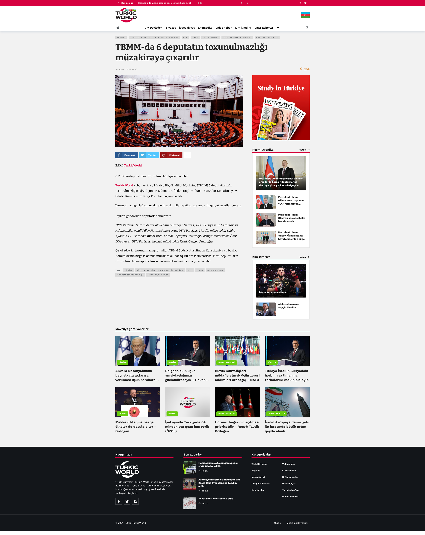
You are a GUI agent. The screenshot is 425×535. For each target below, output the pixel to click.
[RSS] (135, 501)
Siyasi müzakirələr (267, 38)
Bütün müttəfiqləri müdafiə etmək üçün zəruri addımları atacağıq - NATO (237, 375)
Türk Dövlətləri (260, 464)
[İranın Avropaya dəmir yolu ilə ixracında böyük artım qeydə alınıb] (287, 402)
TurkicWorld (133, 165)
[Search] (307, 27)
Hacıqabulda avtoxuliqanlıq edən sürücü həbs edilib (165, 3)
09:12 (205, 503)
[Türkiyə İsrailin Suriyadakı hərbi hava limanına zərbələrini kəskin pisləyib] (287, 351)
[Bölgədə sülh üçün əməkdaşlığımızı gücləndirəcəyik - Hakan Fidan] (187, 351)
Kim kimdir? (289, 470)
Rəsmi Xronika (290, 496)
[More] (278, 27)
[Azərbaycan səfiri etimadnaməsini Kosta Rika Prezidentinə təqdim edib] (189, 484)
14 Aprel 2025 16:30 (126, 69)
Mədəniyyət (289, 483)
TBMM (195, 38)
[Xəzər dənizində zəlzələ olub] (189, 503)
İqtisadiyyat (258, 477)
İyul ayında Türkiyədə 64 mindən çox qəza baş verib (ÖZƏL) (187, 426)
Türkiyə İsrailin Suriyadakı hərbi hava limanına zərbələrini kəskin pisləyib (287, 375)
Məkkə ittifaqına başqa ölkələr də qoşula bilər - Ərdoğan (135, 426)
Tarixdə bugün (290, 490)
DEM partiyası (210, 38)
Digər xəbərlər (290, 477)
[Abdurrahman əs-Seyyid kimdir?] (266, 309)
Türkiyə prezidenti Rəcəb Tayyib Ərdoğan (154, 38)
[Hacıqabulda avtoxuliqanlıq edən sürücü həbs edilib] (189, 467)
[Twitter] (305, 3)
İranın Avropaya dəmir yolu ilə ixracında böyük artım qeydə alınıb (287, 426)
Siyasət (256, 470)
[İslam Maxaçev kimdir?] (281, 281)
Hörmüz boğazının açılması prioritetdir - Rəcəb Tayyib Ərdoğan (237, 426)
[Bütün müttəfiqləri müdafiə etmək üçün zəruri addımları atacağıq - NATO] (237, 351)
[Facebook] (300, 3)
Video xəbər (289, 464)
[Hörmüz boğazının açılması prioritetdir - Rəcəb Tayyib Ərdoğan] (237, 402)
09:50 (205, 491)
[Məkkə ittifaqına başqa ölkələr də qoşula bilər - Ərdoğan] (137, 402)
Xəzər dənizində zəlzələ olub (215, 498)
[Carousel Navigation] (244, 3)
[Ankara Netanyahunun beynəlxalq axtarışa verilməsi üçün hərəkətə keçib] (137, 351)
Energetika (258, 490)
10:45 (205, 471)
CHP (185, 38)
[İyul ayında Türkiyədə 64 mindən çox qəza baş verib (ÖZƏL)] (187, 402)
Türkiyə (121, 38)
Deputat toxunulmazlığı (237, 38)
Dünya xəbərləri (226, 362)
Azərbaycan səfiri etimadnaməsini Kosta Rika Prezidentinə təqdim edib (219, 483)
